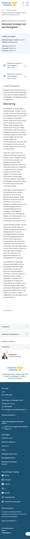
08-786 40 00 (8, 395)
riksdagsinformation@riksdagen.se (15, 410)
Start (3, 10)
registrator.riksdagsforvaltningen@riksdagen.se (16, 428)
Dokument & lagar (11, 10)
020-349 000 (8, 406)
